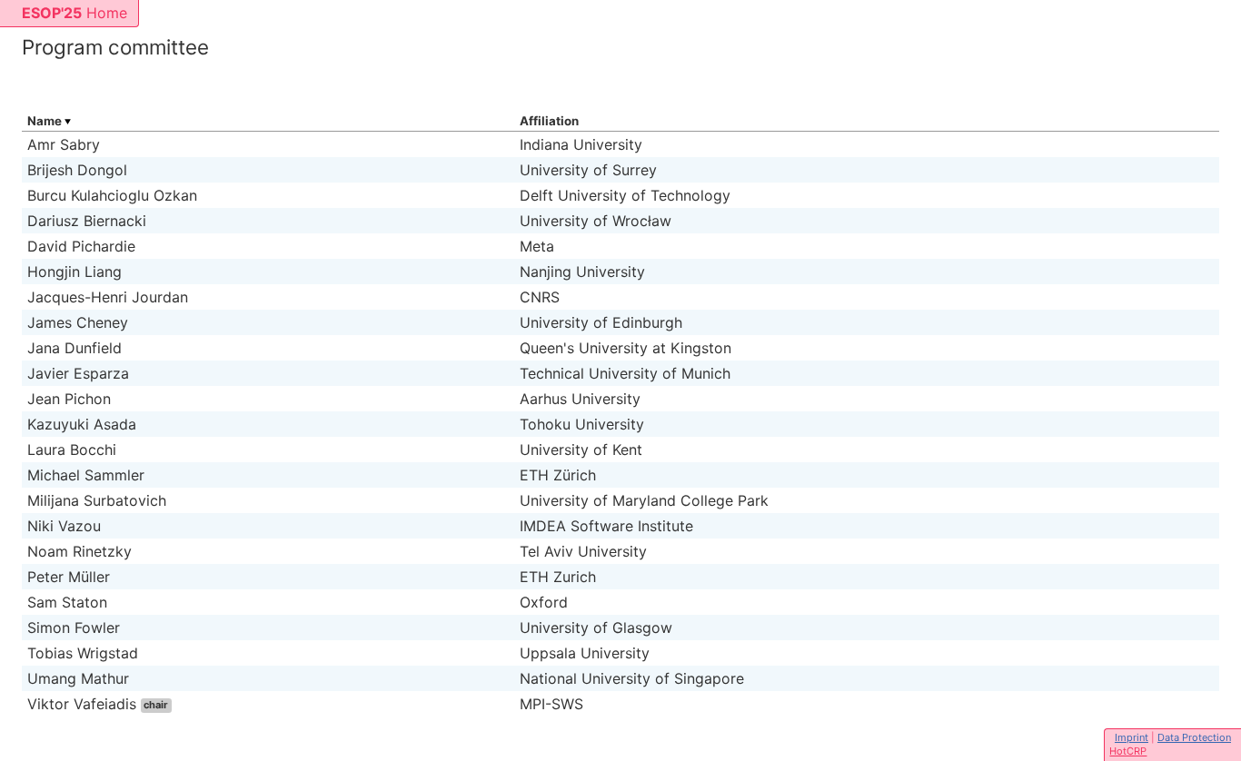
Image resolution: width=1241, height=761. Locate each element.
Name (44, 121)
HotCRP (1128, 751)
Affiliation (549, 121)
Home (74, 13)
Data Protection (1194, 737)
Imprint (1131, 737)
